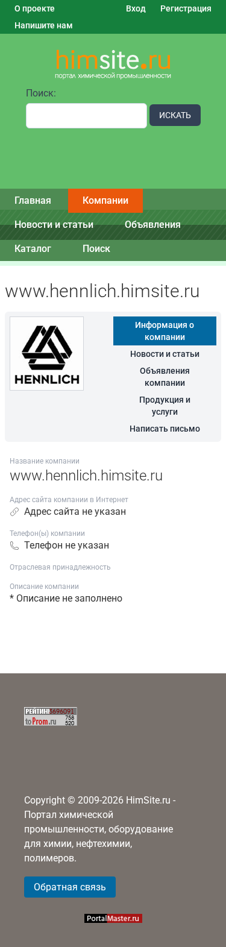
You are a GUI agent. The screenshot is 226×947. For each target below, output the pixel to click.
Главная (32, 200)
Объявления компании (165, 377)
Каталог (32, 248)
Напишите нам (43, 25)
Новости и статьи (53, 224)
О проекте (34, 8)
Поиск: (41, 93)
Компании (105, 200)
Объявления (153, 224)
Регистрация (186, 8)
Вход (136, 8)
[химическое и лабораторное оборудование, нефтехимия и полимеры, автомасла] (113, 64)
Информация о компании (164, 331)
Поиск (96, 248)
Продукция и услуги (164, 406)
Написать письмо (165, 428)
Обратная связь (70, 887)
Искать (175, 115)
